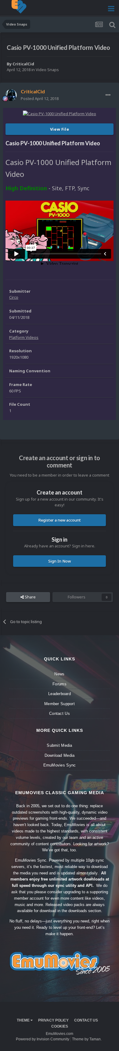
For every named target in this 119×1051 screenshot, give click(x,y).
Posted (40, 98)
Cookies (59, 1026)
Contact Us (59, 713)
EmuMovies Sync (59, 765)
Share (30, 597)
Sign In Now (59, 561)
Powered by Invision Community (42, 1039)
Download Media (60, 755)
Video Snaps (47, 69)
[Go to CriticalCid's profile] (11, 95)
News (59, 674)
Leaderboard (59, 693)
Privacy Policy (53, 1020)
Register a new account (59, 520)
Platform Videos (23, 337)
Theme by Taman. (87, 1039)
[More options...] (108, 95)
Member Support (59, 703)
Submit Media (59, 745)
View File (59, 129)
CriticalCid (23, 64)
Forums (59, 684)
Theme (24, 1020)
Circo (13, 297)
